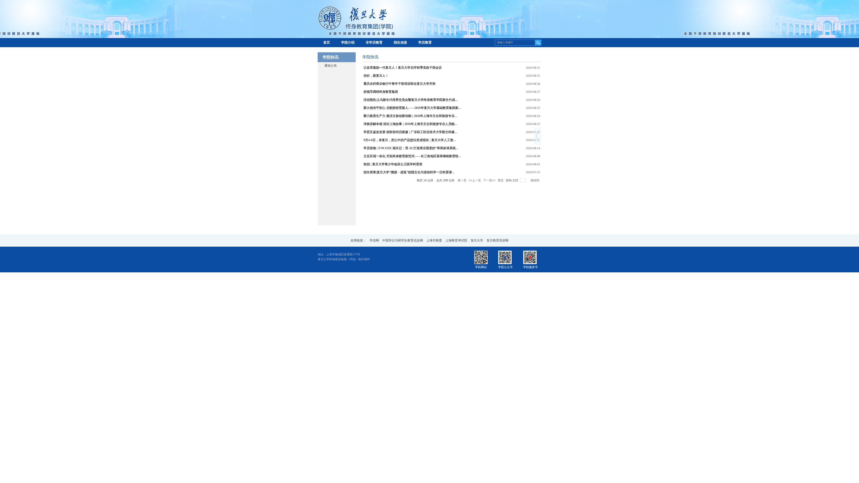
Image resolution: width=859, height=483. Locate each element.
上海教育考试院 (456, 240)
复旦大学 (477, 240)
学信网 (374, 240)
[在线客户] (537, 132)
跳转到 (535, 180)
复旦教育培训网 (497, 240)
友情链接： (358, 240)
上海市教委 (434, 240)
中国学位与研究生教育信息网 (402, 240)
